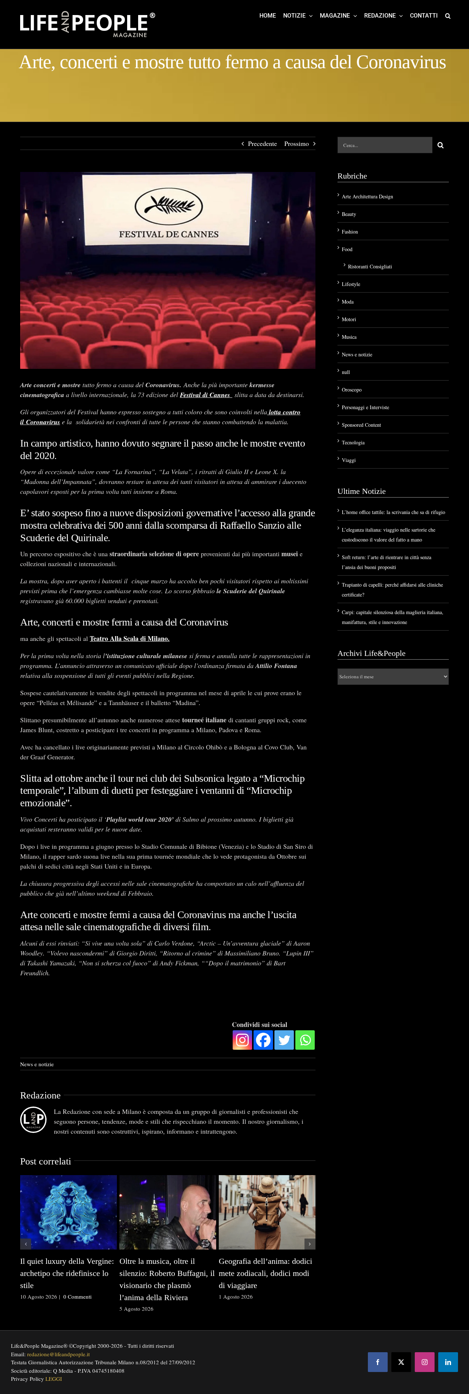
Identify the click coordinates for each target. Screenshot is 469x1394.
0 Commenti (77, 1296)
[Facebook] (263, 1040)
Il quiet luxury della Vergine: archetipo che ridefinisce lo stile (67, 1273)
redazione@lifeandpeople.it (58, 1354)
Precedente (262, 143)
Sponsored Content (361, 424)
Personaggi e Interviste (365, 407)
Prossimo (296, 143)
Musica (349, 336)
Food (347, 249)
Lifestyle (351, 283)
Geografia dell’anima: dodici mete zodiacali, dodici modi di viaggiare (265, 1273)
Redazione (40, 1095)
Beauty (349, 213)
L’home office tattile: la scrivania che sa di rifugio (393, 512)
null (346, 371)
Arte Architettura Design (367, 196)
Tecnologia (353, 442)
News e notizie (37, 1064)
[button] (448, 15)
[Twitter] (284, 1040)
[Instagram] (242, 1040)
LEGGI (53, 1378)
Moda (348, 301)
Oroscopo (352, 389)
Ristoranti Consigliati (370, 266)
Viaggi (349, 459)
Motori (349, 319)
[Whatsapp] (305, 1040)
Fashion (350, 231)
